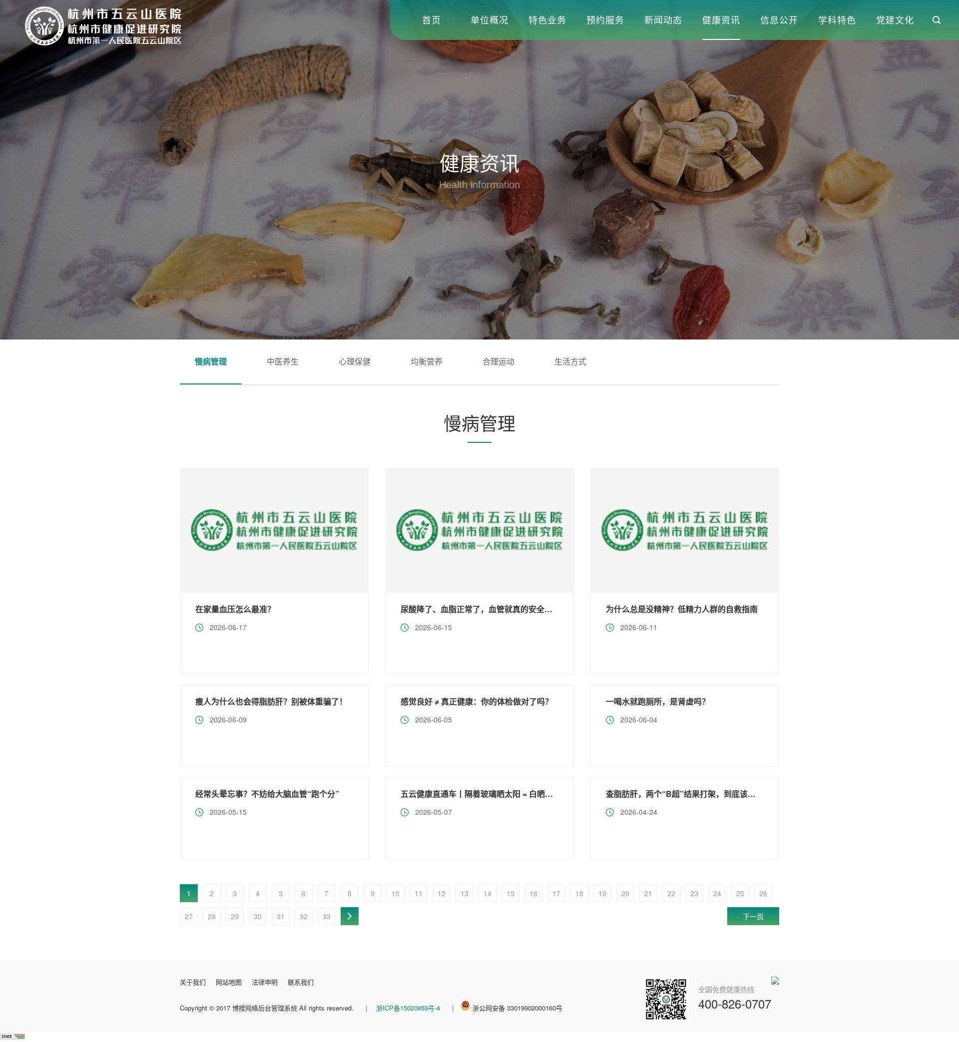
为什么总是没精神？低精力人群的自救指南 (682, 609)
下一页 (753, 916)
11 (419, 893)
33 (327, 916)
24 (717, 893)
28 (212, 916)
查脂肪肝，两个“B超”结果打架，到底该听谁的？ (693, 793)
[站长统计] (12, 1037)
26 (763, 893)
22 (671, 893)
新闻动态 (663, 19)
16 (533, 893)
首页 (431, 19)
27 (189, 916)
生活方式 (570, 361)
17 (556, 893)
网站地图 (229, 982)
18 (579, 893)
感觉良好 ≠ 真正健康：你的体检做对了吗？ (477, 701)
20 (625, 893)
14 (487, 893)
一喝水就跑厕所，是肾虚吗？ (658, 701)
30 (258, 916)
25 (740, 893)
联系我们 (301, 982)
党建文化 (895, 19)
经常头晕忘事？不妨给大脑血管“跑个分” (267, 793)
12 (442, 893)
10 (396, 893)
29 (235, 916)
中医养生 (283, 361)
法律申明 (265, 982)
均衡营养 (427, 361)
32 (304, 916)
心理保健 (355, 361)
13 (465, 893)
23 (694, 893)
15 (510, 893)
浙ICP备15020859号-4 (407, 1008)
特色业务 (547, 19)
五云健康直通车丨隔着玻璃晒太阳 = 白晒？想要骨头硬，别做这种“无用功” (533, 793)
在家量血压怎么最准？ (235, 609)
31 (281, 916)
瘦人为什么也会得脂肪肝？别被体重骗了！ (271, 701)
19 (602, 893)
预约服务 (605, 19)
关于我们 (193, 982)
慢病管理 (211, 361)
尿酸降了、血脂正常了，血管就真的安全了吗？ (484, 609)
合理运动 (498, 361)
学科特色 (837, 19)
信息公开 (779, 19)
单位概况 (489, 19)
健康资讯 (721, 19)
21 (648, 893)
